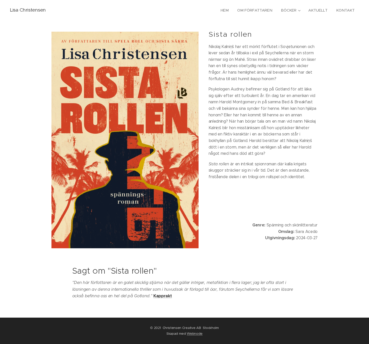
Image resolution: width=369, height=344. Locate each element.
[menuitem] (224, 10)
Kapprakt (162, 296)
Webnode (195, 333)
